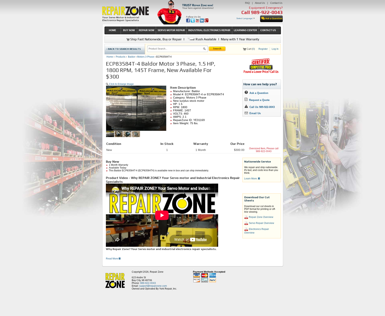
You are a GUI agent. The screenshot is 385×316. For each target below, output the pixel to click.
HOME (112, 30)
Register (263, 49)
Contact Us (276, 3)
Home (109, 56)
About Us (260, 3)
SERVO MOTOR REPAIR (171, 30)
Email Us (254, 113)
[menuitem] (112, 30)
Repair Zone (156, 271)
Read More (112, 258)
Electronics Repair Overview (256, 231)
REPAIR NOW (146, 30)
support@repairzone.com (153, 286)
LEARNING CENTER (245, 30)
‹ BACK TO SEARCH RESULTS (124, 49)
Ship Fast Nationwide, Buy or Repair (156, 39)
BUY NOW (129, 30)
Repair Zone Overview (260, 217)
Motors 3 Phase (145, 56)
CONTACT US (268, 30)
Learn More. (251, 178)
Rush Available (205, 39)
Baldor (131, 56)
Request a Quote (258, 100)
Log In (275, 49)
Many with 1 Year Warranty (240, 39)
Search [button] (217, 48)
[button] (204, 49)
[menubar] (191, 30)
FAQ (247, 3)
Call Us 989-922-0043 (262, 107)
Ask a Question (258, 92)
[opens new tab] (261, 72)
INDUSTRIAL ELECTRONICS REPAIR (209, 30)
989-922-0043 (267, 12)
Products (120, 56)
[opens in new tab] (188, 21)
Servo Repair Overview (261, 223)
